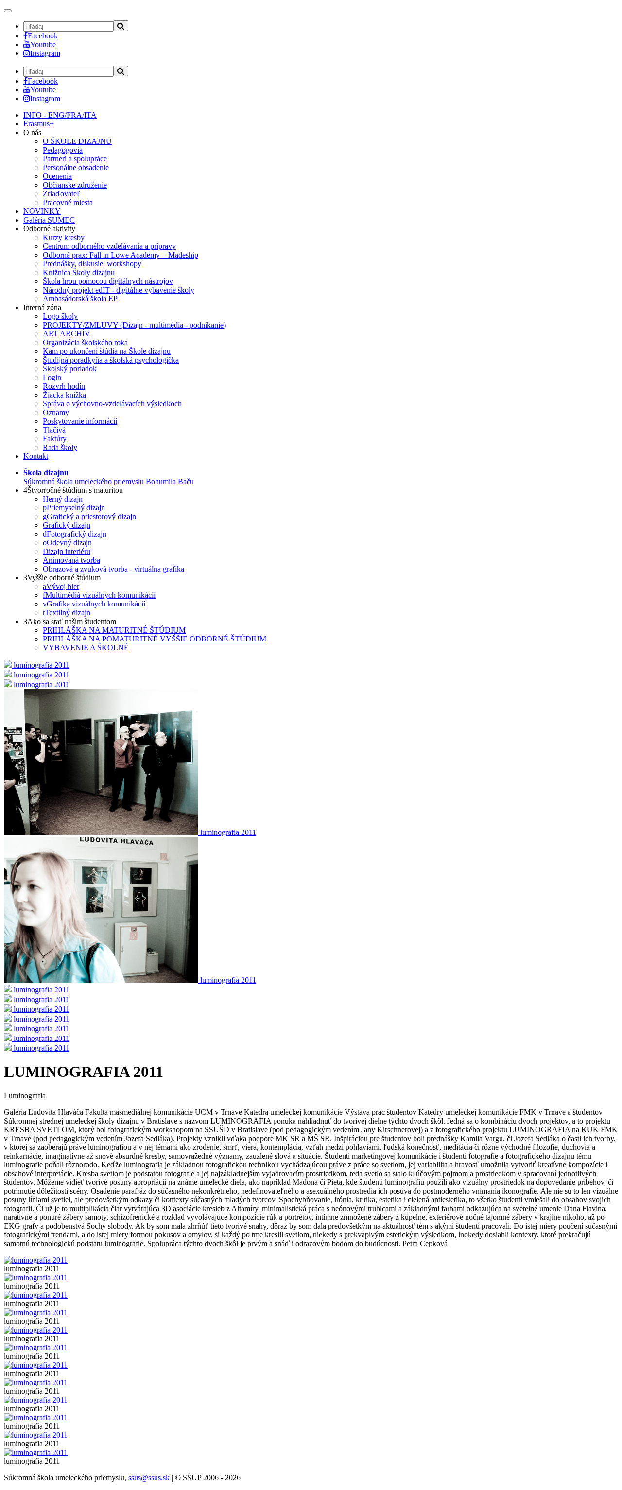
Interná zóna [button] (42, 307)
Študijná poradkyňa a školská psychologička (111, 360)
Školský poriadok (70, 368)
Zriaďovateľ (61, 194)
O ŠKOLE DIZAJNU (77, 141)
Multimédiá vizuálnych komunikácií (99, 595)
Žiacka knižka (64, 395)
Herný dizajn (63, 499)
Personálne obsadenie (76, 167)
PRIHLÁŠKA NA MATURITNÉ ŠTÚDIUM (114, 630)
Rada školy (60, 447)
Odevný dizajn (67, 542)
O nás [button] (32, 132)
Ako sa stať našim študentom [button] (69, 621)
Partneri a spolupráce (75, 159)
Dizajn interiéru (66, 551)
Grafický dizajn (66, 525)
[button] (108, 476)
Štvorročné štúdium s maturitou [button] (73, 490)
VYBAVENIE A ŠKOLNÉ (86, 647)
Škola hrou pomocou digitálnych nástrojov (108, 281)
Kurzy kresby (64, 237)
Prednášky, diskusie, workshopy (92, 264)
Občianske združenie (75, 185)
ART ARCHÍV (66, 333)
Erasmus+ (38, 124)
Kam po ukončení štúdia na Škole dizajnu (107, 351)
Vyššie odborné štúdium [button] (62, 577)
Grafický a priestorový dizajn (89, 516)
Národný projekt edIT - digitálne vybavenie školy (118, 290)
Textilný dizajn (66, 612)
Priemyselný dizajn (74, 507)
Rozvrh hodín (64, 386)
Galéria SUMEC (49, 220)
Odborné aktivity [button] (49, 229)
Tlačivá (54, 430)
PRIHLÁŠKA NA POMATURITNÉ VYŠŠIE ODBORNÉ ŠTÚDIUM (154, 639)
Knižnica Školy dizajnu (79, 272)
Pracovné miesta (68, 202)
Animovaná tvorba (71, 560)
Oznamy (56, 412)
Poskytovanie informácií (80, 421)
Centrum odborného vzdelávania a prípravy (109, 246)
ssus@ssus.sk (149, 1477)
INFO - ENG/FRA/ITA (60, 115)
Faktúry (55, 438)
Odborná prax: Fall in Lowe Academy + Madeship (120, 255)
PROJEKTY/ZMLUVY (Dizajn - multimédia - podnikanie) (134, 325)
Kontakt (35, 456)
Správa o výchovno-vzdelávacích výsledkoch (112, 403)
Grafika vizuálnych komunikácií (94, 604)
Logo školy (60, 316)
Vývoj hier (61, 586)
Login (52, 377)
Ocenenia (57, 176)
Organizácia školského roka (85, 342)
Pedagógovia (63, 150)
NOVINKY (42, 211)
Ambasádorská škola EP (80, 299)
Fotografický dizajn (74, 534)
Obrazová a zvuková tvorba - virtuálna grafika (113, 569)
